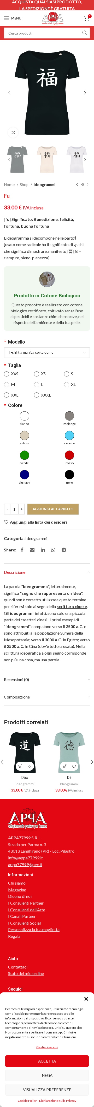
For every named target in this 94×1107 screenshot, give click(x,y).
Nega (47, 1075)
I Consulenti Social (24, 922)
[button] (86, 998)
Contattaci (17, 966)
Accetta (47, 1061)
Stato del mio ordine (26, 973)
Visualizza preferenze (47, 1089)
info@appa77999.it (25, 857)
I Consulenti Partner (26, 902)
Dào (24, 777)
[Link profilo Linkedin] (43, 549)
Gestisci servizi (47, 1047)
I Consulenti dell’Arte (26, 909)
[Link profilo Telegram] (63, 549)
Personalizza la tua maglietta (34, 929)
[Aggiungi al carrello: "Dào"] (20, 766)
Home (9, 184)
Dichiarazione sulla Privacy (57, 1101)
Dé (69, 777)
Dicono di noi (20, 896)
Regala (14, 936)
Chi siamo (17, 882)
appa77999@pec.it (25, 864)
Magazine (17, 889)
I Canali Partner (22, 916)
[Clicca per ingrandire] (13, 132)
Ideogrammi (44, 184)
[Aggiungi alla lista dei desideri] (29, 766)
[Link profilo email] (32, 549)
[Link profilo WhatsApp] (53, 549)
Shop (24, 184)
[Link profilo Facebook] (22, 549)
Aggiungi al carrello (53, 509)
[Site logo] (53, 17)
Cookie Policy (27, 1101)
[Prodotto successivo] (87, 184)
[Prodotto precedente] (77, 184)
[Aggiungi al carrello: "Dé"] (64, 766)
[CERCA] (84, 33)
